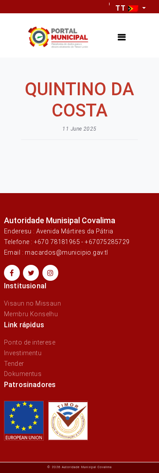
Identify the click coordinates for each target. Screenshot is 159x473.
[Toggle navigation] (121, 37)
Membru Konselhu (31, 314)
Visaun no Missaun (32, 303)
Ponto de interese (29, 342)
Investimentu (23, 353)
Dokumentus (23, 373)
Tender (14, 363)
